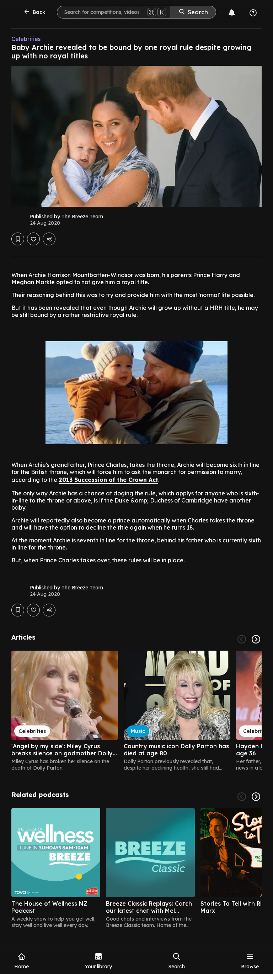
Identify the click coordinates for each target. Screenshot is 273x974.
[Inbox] (231, 12)
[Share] (49, 239)
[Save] (17, 239)
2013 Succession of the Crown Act (108, 479)
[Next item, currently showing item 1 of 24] (256, 639)
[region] (136, 711)
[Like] (33, 239)
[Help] (253, 12)
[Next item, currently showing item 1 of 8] (256, 796)
